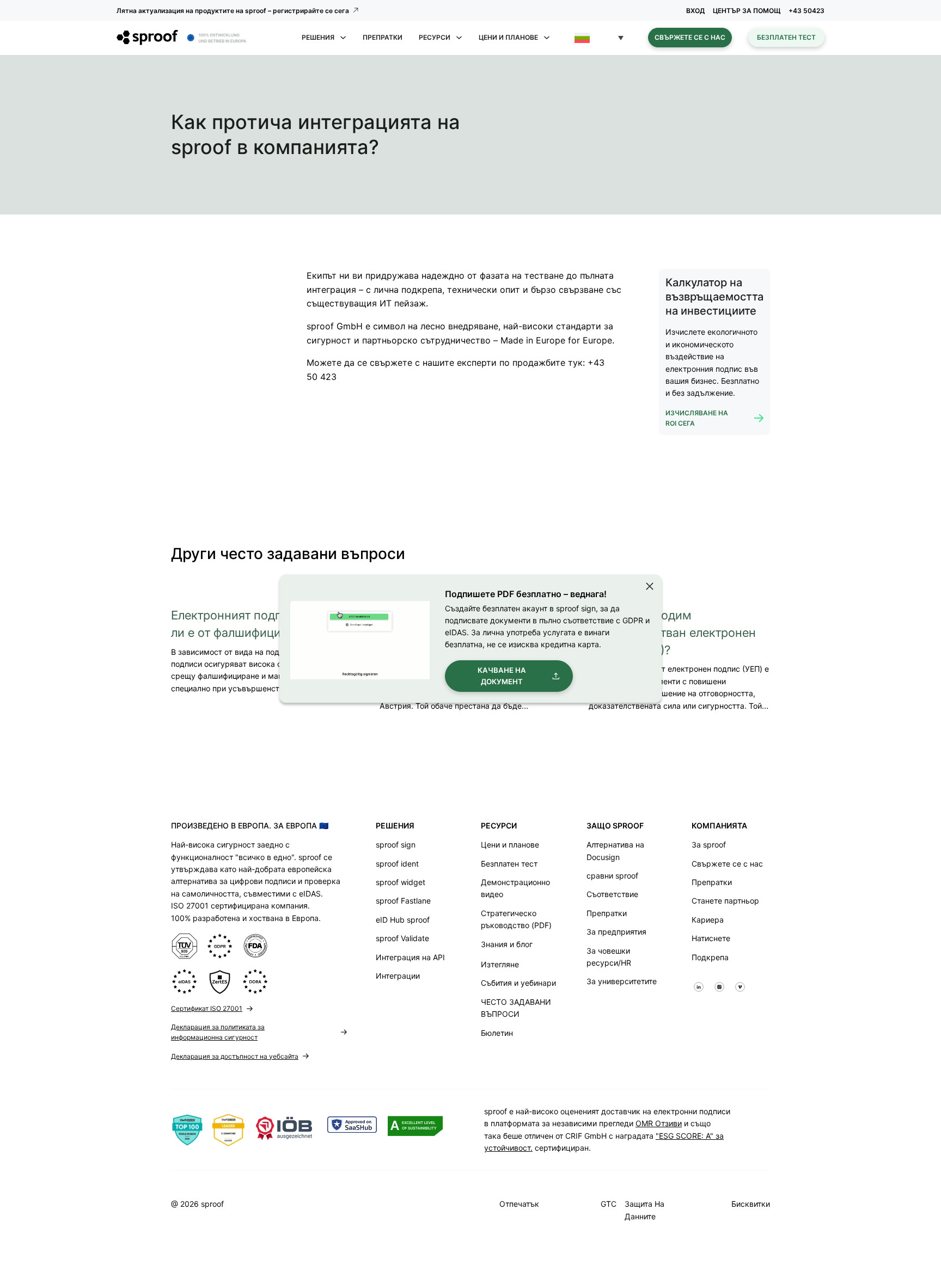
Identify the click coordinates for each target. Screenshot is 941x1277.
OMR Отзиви (659, 1123)
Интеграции (398, 975)
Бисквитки (750, 1203)
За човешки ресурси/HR (608, 956)
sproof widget (400, 882)
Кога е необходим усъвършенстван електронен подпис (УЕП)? (672, 632)
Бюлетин (497, 1032)
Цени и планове (510, 844)
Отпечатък (519, 1203)
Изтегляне (500, 964)
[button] (599, 38)
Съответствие (612, 894)
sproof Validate (402, 938)
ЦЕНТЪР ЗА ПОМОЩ (746, 11)
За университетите (621, 981)
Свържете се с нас (690, 37)
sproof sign (395, 844)
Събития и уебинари (518, 982)
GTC (608, 1203)
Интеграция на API (410, 957)
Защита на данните (644, 1209)
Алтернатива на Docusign (615, 850)
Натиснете (711, 938)
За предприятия (616, 931)
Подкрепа (710, 957)
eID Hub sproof (403, 919)
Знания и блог (507, 944)
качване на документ (502, 676)
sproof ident (397, 863)
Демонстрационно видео (515, 888)
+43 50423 (806, 11)
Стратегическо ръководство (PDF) (516, 919)
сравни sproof (612, 875)
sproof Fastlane (403, 900)
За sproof (709, 844)
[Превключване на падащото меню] (343, 37)
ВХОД (695, 11)
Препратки (382, 37)
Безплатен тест (786, 37)
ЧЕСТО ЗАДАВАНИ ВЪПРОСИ (516, 1007)
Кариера (708, 919)
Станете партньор (725, 900)
